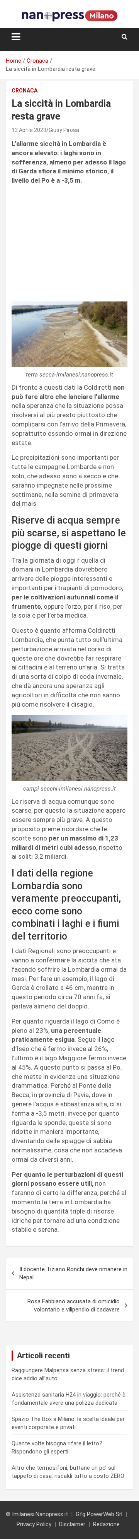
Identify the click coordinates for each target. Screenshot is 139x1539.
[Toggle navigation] (16, 37)
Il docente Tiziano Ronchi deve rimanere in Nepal (73, 1273)
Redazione (106, 1524)
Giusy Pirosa (64, 130)
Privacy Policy (34, 1524)
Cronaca (24, 90)
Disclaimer (72, 1524)
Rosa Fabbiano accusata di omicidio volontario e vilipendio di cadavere (73, 1305)
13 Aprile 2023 (29, 130)
